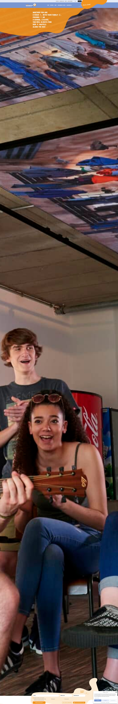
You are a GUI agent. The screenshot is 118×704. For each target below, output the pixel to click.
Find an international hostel (79, 702)
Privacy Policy (107, 702)
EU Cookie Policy (103, 702)
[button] (116, 692)
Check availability (39, 702)
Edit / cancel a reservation (67, 702)
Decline (105, 700)
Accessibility (79, 1)
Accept (98, 700)
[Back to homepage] (31, 5)
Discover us (69, 5)
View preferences (113, 700)
